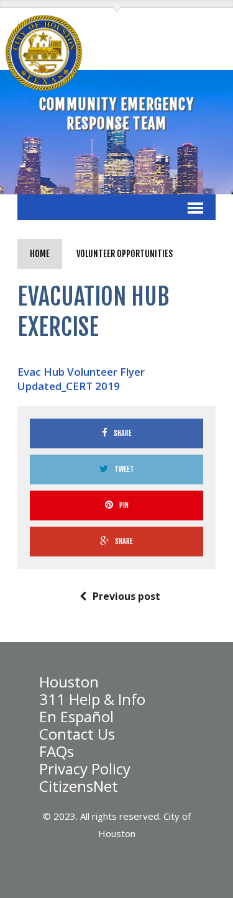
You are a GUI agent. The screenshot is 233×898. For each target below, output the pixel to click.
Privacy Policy (84, 769)
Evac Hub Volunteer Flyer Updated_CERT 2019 (81, 379)
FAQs (56, 751)
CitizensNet (78, 786)
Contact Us (77, 734)
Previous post (126, 596)
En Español (76, 716)
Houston (69, 682)
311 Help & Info (92, 699)
